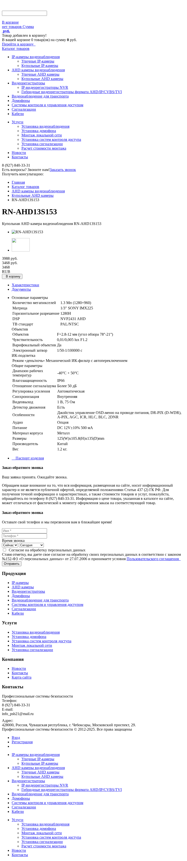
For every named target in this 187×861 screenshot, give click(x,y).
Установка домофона (38, 131)
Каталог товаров (15, 48)
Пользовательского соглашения (154, 559)
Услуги (17, 122)
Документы (21, 289)
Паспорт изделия (28, 458)
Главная (18, 182)
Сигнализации (24, 109)
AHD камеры (23, 587)
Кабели (18, 114)
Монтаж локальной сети (41, 135)
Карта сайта (21, 677)
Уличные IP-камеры (37, 61)
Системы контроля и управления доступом (47, 105)
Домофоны (21, 101)
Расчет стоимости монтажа (43, 148)
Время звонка (13, 540)
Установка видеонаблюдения (45, 126)
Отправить (11, 563)
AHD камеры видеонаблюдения (38, 70)
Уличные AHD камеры (40, 74)
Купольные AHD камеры (42, 79)
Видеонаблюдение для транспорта (40, 96)
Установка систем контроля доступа (51, 139)
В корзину (12, 276)
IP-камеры (20, 583)
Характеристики (25, 285)
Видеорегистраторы (28, 83)
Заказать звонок (63, 170)
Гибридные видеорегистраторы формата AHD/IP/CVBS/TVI (71, 92)
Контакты (20, 157)
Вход (16, 737)
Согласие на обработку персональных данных (46, 550)
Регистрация (22, 742)
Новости (19, 153)
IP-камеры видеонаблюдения (36, 57)
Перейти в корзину (19, 44)
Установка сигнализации (42, 144)
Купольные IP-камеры (39, 65)
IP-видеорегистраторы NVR (44, 87)
